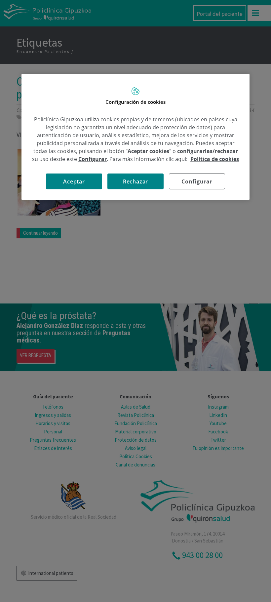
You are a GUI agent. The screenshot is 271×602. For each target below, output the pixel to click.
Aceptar (74, 181)
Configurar (197, 181)
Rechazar (135, 181)
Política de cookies (214, 158)
